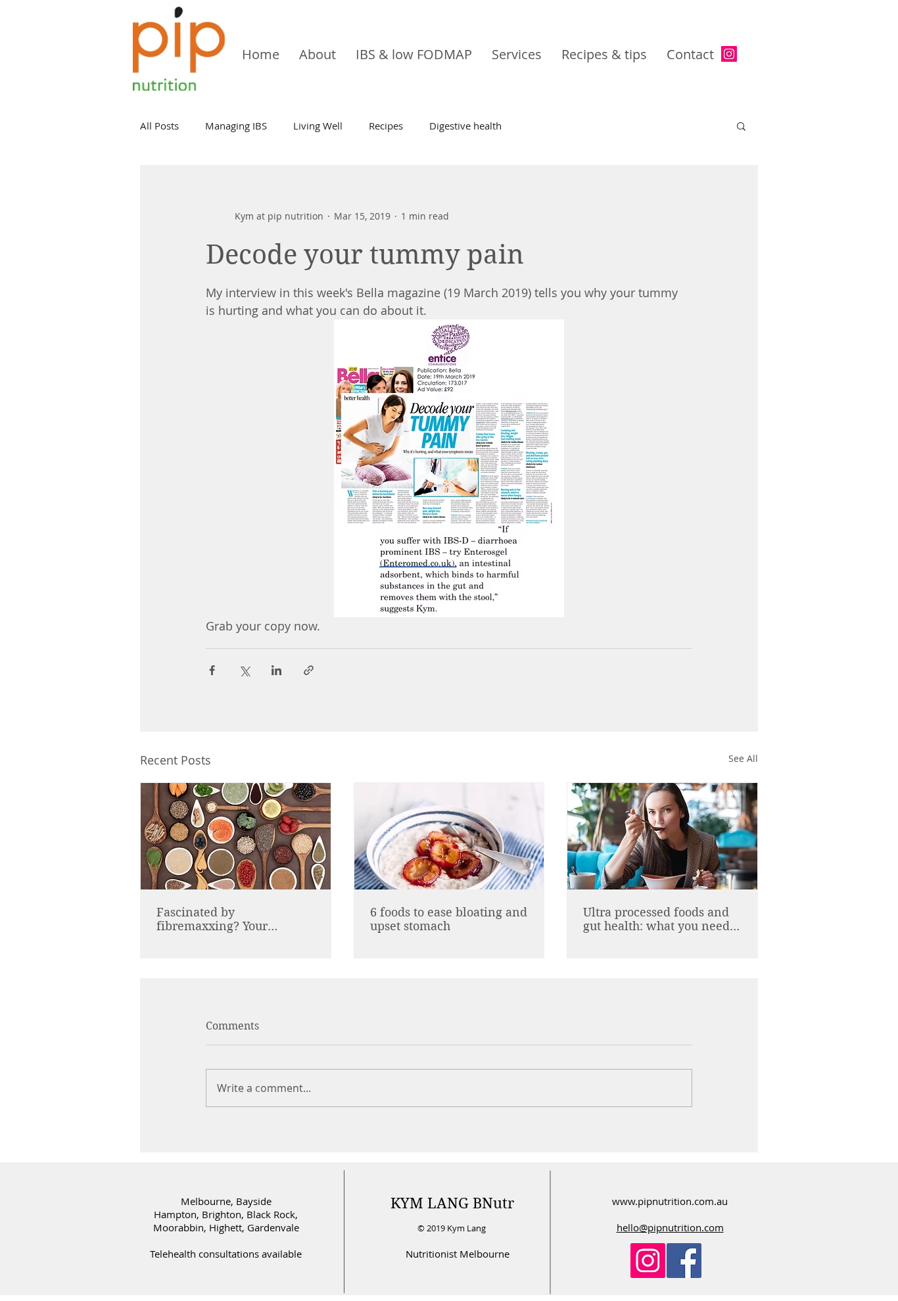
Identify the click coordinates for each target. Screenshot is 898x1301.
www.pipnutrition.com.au (670, 1201)
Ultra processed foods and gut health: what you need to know (656, 919)
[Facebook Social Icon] (684, 1260)
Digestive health (465, 125)
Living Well (318, 125)
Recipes (386, 125)
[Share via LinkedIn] (276, 670)
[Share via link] (308, 670)
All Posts (159, 125)
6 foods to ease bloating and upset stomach (448, 919)
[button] (741, 125)
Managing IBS (236, 125)
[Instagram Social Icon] (729, 54)
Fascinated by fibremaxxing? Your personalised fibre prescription (212, 919)
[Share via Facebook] (212, 670)
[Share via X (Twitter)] (244, 670)
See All (743, 758)
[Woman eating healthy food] (662, 836)
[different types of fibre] (236, 836)
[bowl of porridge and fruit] (449, 836)
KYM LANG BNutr (452, 1203)
